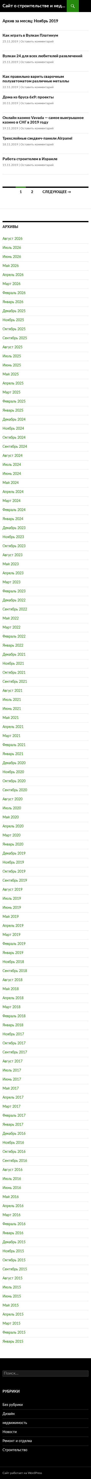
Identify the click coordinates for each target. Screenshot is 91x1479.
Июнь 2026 (12, 257)
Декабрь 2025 (14, 311)
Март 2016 (11, 1215)
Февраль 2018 (14, 1016)
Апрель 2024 (13, 492)
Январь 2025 (13, 410)
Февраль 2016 (14, 1224)
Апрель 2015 (13, 1314)
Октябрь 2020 (14, 781)
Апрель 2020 (13, 826)
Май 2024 (11, 483)
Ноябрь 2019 (13, 862)
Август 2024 (12, 456)
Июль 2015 (12, 1287)
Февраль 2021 (14, 745)
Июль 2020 (12, 808)
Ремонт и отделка (17, 1441)
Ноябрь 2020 (13, 772)
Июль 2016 (12, 1179)
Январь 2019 (13, 953)
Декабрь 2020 (14, 763)
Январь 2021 (13, 754)
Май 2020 (11, 817)
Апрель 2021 (13, 727)
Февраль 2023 (14, 591)
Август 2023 (12, 555)
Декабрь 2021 (14, 654)
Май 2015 (11, 1305)
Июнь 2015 (12, 1296)
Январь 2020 (13, 844)
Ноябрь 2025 (13, 320)
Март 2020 (11, 835)
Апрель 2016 (13, 1206)
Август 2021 (12, 691)
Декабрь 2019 (14, 853)
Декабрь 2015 (14, 1242)
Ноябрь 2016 (13, 1143)
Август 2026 (12, 239)
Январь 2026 (13, 302)
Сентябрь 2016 (15, 1161)
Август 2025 (12, 347)
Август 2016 (12, 1170)
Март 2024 (11, 501)
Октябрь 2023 (14, 546)
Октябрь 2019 (14, 871)
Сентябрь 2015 (15, 1269)
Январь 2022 (13, 645)
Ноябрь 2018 (13, 962)
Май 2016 (11, 1197)
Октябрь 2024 (14, 437)
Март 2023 (11, 582)
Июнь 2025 (12, 365)
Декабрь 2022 (14, 600)
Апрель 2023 (13, 573)
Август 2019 (12, 889)
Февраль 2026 (14, 293)
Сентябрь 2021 (15, 682)
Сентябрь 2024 (15, 446)
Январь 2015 (13, 1341)
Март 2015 (11, 1323)
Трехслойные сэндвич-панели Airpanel (37, 138)
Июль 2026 (12, 248)
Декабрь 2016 (14, 1133)
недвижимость (15, 1423)
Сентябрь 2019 (15, 880)
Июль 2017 (12, 1070)
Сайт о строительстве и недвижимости (35, 6)
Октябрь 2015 (14, 1260)
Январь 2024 (13, 519)
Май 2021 (11, 718)
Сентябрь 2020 (15, 790)
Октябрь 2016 (14, 1152)
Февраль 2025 (14, 401)
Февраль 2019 (14, 944)
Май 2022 (11, 618)
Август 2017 (12, 1061)
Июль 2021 (12, 700)
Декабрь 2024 (14, 419)
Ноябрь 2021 (13, 663)
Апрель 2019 (13, 926)
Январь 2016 (13, 1233)
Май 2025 (11, 374)
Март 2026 (11, 284)
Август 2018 (12, 980)
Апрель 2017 (13, 1097)
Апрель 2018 (13, 998)
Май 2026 (11, 266)
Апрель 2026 (13, 275)
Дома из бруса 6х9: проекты (28, 97)
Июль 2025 (12, 356)
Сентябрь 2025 (15, 338)
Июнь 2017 (12, 1079)
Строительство (15, 1450)
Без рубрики (13, 1405)
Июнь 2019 (12, 907)
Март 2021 (11, 736)
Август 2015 (12, 1278)
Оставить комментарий (37, 41)
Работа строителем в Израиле (30, 159)
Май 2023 (11, 564)
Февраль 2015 (14, 1332)
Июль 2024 (12, 465)
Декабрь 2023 (14, 528)
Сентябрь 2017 (15, 1052)
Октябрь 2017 (14, 1043)
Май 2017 (11, 1088)
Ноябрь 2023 (13, 537)
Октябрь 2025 (14, 329)
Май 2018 (11, 989)
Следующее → (56, 192)
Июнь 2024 (12, 474)
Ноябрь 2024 (13, 428)
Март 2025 (11, 392)
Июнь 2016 (12, 1188)
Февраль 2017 (14, 1115)
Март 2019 (11, 935)
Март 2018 (11, 1007)
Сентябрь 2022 (15, 609)
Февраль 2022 (14, 636)
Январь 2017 (13, 1124)
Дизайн (9, 1414)
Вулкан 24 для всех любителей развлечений (42, 56)
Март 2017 (11, 1106)
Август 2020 (12, 799)
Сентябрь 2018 (15, 971)
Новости (10, 1432)
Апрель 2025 (13, 383)
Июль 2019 (12, 898)
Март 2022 (11, 627)
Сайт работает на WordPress (22, 1472)
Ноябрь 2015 (13, 1251)
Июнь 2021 (12, 709)
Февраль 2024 (14, 510)
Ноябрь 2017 (13, 1034)
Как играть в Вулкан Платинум (30, 35)
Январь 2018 (13, 1025)
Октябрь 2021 (14, 672)
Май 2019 (11, 917)
